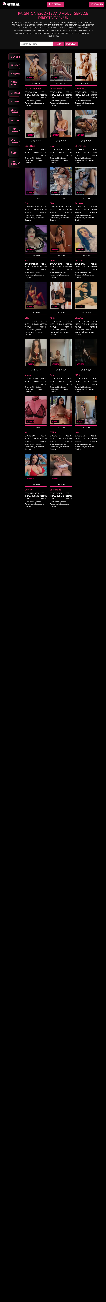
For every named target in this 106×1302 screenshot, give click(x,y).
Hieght (15, 101)
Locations (56, 4)
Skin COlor (15, 111)
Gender (15, 56)
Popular (71, 43)
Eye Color (15, 141)
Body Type (14, 83)
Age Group (15, 162)
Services (15, 65)
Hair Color (15, 130)
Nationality (15, 73)
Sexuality (15, 120)
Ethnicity (15, 93)
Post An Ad (96, 4)
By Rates (14, 152)
